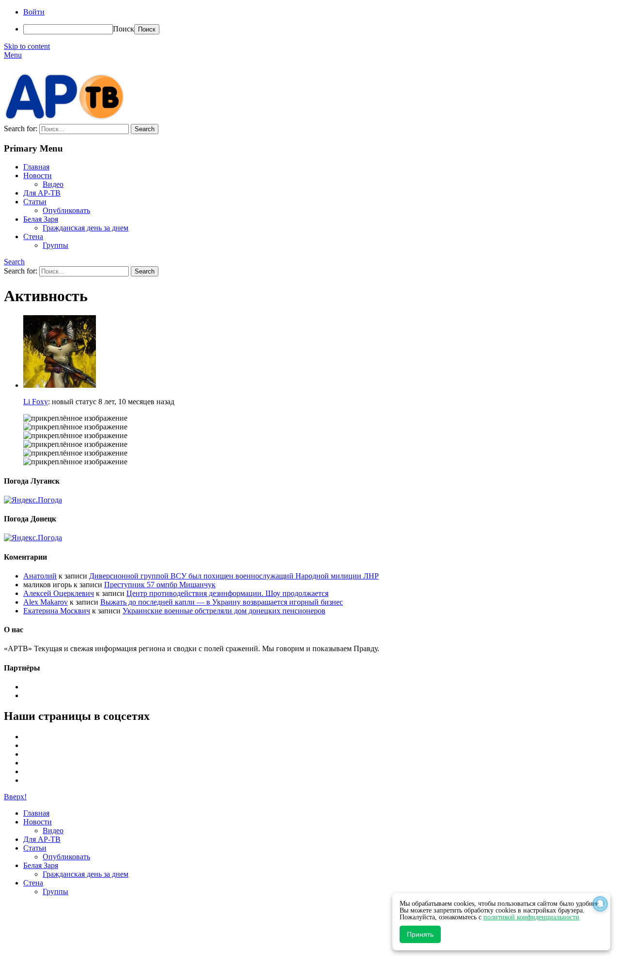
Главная (36, 167)
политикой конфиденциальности (531, 917)
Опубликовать (66, 210)
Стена (33, 236)
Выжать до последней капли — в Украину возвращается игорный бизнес (221, 602)
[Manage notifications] (600, 904)
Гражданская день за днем (85, 228)
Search (14, 262)
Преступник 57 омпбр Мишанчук (160, 584)
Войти (34, 12)
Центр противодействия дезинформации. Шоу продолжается (227, 593)
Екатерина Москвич (56, 611)
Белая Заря (40, 219)
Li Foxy (35, 401)
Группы (55, 245)
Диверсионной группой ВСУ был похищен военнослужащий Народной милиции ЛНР (234, 576)
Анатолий (40, 576)
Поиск (123, 29)
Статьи (34, 202)
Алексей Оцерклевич (58, 593)
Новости (37, 175)
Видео (53, 184)
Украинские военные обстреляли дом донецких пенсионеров (224, 611)
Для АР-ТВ (42, 193)
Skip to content (27, 46)
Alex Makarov (45, 602)
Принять (420, 934)
